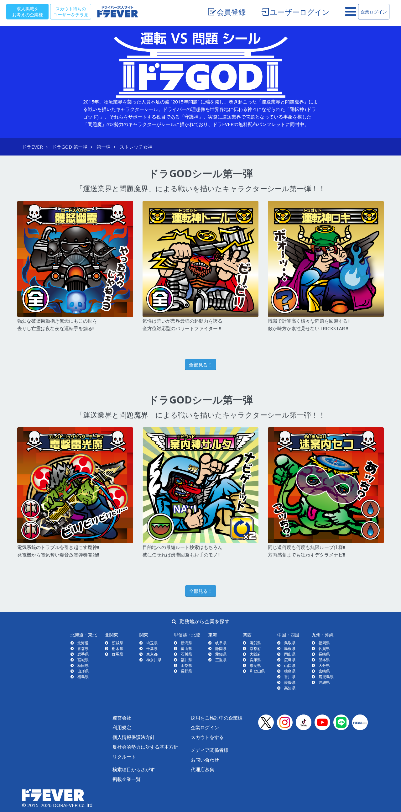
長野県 (186, 671)
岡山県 (289, 654)
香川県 (289, 676)
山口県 (289, 665)
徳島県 (289, 671)
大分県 (324, 665)
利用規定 (121, 727)
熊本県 (324, 659)
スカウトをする (207, 737)
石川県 (186, 654)
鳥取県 (289, 643)
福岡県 (324, 643)
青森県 (83, 648)
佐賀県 (324, 648)
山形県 (83, 671)
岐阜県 (221, 643)
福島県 (83, 676)
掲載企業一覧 (126, 779)
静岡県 (221, 648)
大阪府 (255, 654)
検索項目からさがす (133, 769)
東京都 (152, 654)
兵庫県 (255, 659)
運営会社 (121, 717)
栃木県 (117, 648)
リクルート (124, 756)
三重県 (221, 659)
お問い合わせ (205, 760)
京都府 (255, 648)
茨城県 (117, 643)
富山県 (186, 648)
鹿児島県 (326, 676)
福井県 (186, 659)
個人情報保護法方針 (133, 737)
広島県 (289, 659)
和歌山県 (257, 671)
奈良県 (255, 665)
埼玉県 (152, 643)
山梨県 (186, 665)
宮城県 (83, 659)
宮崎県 (324, 671)
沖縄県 (324, 682)
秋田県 (83, 665)
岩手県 (83, 654)
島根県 (289, 648)
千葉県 (152, 648)
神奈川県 (153, 659)
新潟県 (186, 643)
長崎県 (324, 654)
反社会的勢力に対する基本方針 (145, 747)
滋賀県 (255, 643)
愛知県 (221, 654)
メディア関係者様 (209, 750)
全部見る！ (200, 364)
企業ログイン (374, 11)
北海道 (83, 643)
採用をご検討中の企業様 (216, 717)
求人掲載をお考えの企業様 (27, 11)
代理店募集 (202, 769)
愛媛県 (289, 682)
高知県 (289, 688)
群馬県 (117, 654)
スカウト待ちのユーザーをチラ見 (70, 11)
